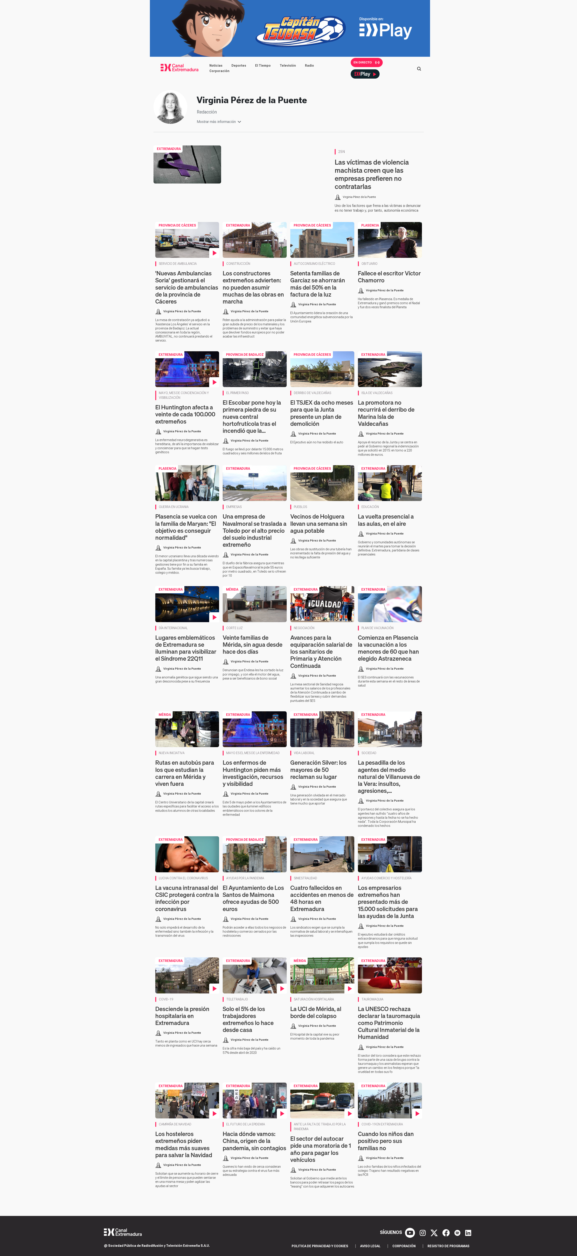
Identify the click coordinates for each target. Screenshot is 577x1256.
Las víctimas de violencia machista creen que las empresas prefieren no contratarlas (372, 174)
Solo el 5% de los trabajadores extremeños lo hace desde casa (248, 1019)
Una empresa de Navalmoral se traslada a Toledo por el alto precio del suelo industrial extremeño (254, 530)
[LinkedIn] (468, 1232)
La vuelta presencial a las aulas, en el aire (386, 520)
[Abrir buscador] (419, 68)
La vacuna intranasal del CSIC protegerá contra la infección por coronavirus (187, 898)
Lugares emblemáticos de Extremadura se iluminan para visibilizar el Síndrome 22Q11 (185, 648)
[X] (434, 1232)
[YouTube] (410, 1232)
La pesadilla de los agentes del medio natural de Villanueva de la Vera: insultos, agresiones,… (389, 776)
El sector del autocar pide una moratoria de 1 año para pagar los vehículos (320, 1149)
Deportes (238, 65)
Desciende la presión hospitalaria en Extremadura (182, 1015)
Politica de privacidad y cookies (320, 1246)
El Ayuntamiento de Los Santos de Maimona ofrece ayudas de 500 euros (253, 898)
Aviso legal (370, 1246)
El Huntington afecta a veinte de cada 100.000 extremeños (185, 414)
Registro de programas (448, 1246)
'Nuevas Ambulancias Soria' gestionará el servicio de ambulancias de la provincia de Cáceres (186, 287)
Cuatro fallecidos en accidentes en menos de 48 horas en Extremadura (322, 898)
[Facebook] (446, 1232)
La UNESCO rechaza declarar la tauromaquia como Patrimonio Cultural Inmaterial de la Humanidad (389, 1023)
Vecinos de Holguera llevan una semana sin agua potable (318, 523)
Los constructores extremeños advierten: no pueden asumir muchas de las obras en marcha (253, 287)
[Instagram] (423, 1232)
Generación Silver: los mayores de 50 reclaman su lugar (318, 769)
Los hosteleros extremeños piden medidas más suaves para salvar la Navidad (183, 1144)
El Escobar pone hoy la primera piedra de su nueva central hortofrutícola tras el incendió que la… (252, 416)
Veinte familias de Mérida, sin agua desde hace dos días (252, 644)
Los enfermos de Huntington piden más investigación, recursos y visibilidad (253, 773)
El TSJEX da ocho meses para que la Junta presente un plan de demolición (321, 413)
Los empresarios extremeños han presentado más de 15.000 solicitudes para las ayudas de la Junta (388, 901)
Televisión (288, 65)
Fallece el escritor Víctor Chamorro (389, 277)
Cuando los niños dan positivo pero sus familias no (386, 1140)
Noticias (215, 65)
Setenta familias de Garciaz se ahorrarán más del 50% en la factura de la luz (317, 284)
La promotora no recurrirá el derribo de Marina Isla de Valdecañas (386, 413)
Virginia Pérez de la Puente (359, 197)
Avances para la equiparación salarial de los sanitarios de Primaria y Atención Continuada (321, 651)
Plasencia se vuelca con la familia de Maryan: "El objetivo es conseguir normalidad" (186, 527)
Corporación (219, 71)
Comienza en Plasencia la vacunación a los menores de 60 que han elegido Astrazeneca (388, 648)
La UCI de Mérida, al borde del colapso (315, 1012)
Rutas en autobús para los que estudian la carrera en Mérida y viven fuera (184, 773)
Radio (309, 65)
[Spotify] (458, 1232)
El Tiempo (263, 65)
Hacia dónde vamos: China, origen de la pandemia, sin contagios (254, 1140)
